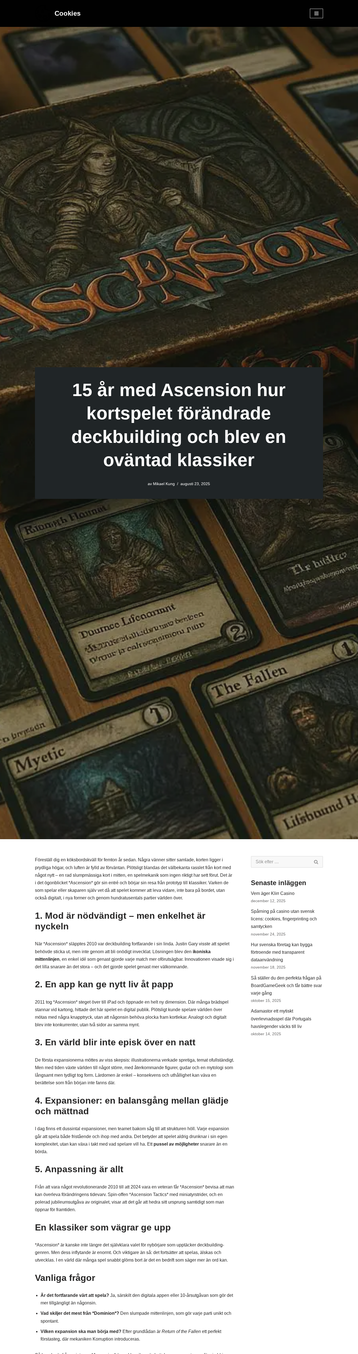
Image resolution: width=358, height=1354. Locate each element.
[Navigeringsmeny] (316, 13)
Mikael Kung (164, 483)
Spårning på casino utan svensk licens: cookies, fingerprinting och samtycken (284, 919)
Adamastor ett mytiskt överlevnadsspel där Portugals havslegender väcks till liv (281, 1019)
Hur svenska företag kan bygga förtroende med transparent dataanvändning (281, 952)
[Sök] (316, 862)
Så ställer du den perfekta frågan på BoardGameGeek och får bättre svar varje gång (286, 985)
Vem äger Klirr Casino (273, 893)
